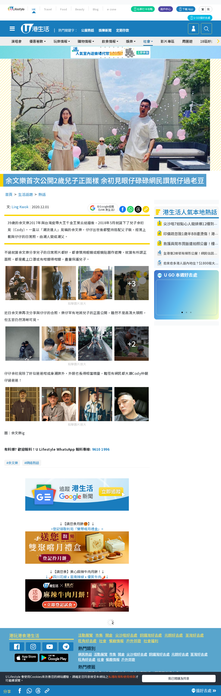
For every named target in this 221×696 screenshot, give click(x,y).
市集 (99, 635)
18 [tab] (122, 57)
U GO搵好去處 (202, 17)
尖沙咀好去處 (126, 635)
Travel (48, 9)
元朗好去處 (173, 635)
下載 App (187, 9)
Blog (96, 9)
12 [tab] (122, 52)
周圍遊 (187, 41)
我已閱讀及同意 (178, 678)
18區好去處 (209, 41)
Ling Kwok (20, 206)
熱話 (42, 194)
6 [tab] (122, 47)
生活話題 (25, 194)
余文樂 (13, 462)
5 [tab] (118, 47)
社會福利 (151, 640)
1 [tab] (101, 47)
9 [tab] (109, 52)
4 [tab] (114, 47)
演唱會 (16, 41)
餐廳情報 (116, 640)
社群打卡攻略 (145, 9)
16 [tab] (114, 57)
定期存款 (122, 30)
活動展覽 (85, 635)
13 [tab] (101, 57)
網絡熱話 (32, 462)
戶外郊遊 (133, 640)
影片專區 (167, 41)
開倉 (109, 635)
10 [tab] (114, 52)
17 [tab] (118, 57)
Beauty (79, 9)
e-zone (111, 9)
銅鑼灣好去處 (151, 635)
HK (34, 9)
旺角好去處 (87, 640)
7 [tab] (101, 52)
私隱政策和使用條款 (122, 676)
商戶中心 (165, 9)
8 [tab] (105, 52)
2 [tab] (105, 47)
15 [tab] (109, 57)
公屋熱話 (87, 30)
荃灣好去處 (194, 635)
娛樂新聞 (105, 30)
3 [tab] (109, 47)
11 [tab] (118, 52)
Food (63, 9)
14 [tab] (105, 57)
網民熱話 (85, 654)
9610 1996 (100, 449)
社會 (102, 640)
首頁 (9, 194)
